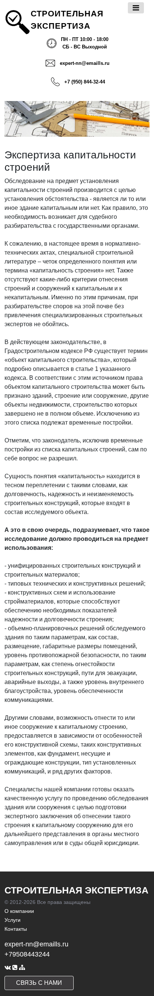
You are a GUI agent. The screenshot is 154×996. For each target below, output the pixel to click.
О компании (19, 911)
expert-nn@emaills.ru (85, 63)
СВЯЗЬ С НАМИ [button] (39, 983)
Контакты (15, 929)
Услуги (12, 920)
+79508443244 (27, 954)
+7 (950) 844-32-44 (84, 82)
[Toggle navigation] (136, 7)
